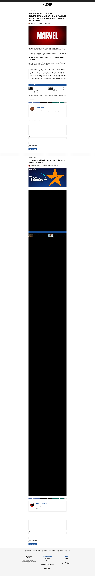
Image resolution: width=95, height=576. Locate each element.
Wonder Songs (47, 558)
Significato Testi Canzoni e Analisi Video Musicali (47, 560)
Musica (22, 7)
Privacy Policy (43, 146)
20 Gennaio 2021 (40, 23)
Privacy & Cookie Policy (66, 563)
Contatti (66, 559)
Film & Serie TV (31, 7)
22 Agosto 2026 (36, 92)
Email (29, 140)
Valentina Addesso (34, 23)
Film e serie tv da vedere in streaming (47, 564)
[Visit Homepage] (47, 4)
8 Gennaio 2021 (43, 165)
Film (36, 10)
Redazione (66, 562)
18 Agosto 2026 (56, 90)
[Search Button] (75, 1)
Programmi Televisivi (70, 7)
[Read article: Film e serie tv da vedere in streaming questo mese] (30, 235)
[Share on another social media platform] (65, 102)
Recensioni (53, 7)
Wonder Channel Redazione (35, 165)
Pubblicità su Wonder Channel (66, 561)
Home (29, 10)
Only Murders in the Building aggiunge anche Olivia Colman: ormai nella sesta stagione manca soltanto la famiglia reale (59, 88)
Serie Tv (49, 165)
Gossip (61, 7)
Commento (30, 518)
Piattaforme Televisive (42, 7)
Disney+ (32, 99)
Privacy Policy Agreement (33, 145)
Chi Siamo (66, 558)
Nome (29, 136)
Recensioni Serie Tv (47, 568)
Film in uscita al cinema (47, 565)
